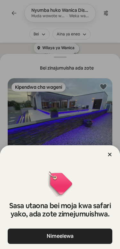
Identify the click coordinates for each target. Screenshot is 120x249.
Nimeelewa (60, 236)
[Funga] (109, 154)
